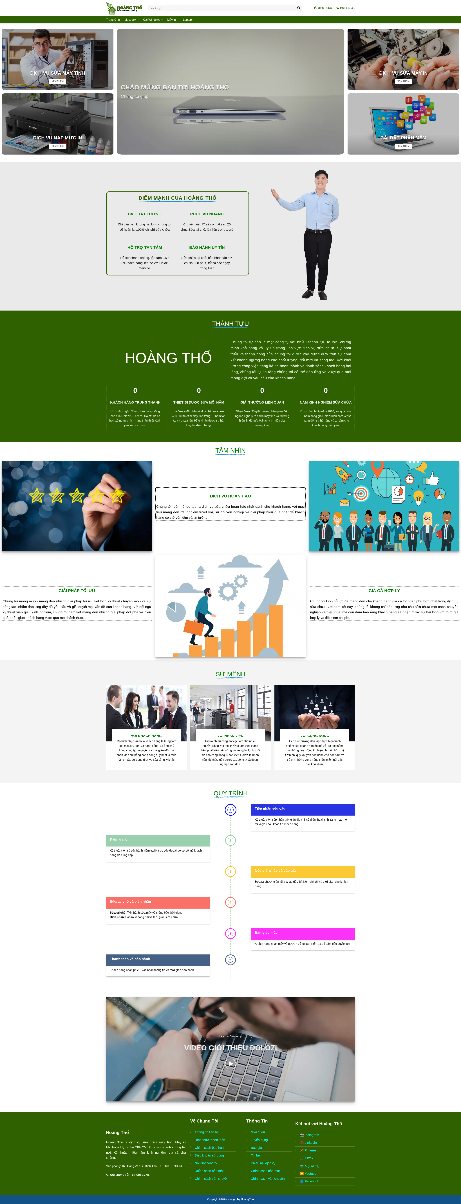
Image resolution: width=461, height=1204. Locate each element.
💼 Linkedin (308, 1142)
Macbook (130, 19)
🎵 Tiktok (306, 1158)
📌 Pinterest (308, 1150)
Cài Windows (151, 19)
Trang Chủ (113, 19)
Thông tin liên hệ (207, 1132)
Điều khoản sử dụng (209, 1155)
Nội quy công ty (206, 1163)
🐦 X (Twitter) (309, 1166)
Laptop (187, 19)
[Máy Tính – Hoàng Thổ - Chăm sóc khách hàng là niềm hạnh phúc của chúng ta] (124, 8)
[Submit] (299, 8)
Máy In (171, 19)
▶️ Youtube (308, 1173)
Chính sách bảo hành (210, 1147)
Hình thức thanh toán (210, 1140)
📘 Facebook (309, 1181)
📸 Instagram (309, 1135)
